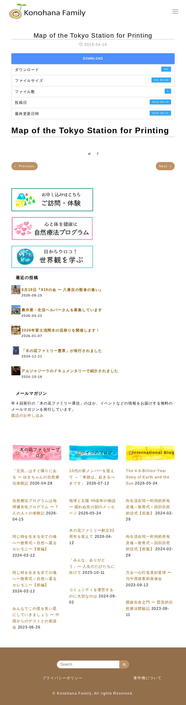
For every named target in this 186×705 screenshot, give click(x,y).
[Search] (124, 664)
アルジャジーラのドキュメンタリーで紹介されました (70, 371)
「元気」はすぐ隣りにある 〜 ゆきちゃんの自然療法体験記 (35, 477)
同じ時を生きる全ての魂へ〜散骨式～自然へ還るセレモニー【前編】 (34, 579)
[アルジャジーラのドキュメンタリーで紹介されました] (15, 371)
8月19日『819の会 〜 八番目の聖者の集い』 (62, 290)
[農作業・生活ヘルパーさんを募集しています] (15, 310)
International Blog (153, 452)
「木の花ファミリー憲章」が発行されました (62, 351)
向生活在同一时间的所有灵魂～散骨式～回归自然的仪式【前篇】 (148, 543)
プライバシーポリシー (62, 678)
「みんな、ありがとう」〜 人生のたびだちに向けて (92, 566)
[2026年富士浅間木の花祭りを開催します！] (15, 330)
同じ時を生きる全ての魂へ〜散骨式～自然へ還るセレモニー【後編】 (34, 543)
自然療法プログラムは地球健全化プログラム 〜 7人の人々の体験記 (35, 507)
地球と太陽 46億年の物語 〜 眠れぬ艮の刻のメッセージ (92, 507)
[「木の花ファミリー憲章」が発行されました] (15, 350)
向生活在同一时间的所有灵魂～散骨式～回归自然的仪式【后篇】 (148, 507)
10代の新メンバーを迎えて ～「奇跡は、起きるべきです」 (92, 477)
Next (164, 166)
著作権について (147, 678)
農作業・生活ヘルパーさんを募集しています (62, 310)
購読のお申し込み (27, 415)
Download (93, 59)
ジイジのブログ (97, 452)
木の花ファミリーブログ (40, 452)
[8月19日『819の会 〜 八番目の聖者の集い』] (15, 289)
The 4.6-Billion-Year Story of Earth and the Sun (148, 477)
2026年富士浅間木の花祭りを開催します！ (61, 330)
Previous (25, 166)
